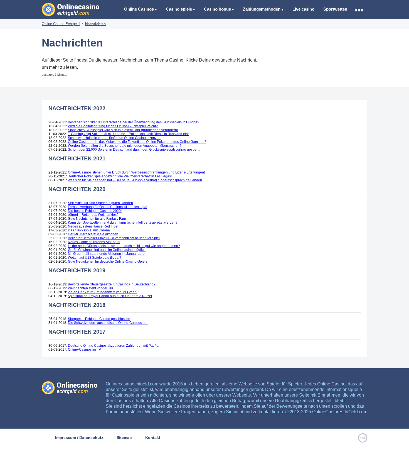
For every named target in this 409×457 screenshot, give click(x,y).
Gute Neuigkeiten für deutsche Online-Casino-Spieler (108, 261)
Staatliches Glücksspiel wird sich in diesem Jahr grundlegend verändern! (123, 130)
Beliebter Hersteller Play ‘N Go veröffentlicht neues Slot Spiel (114, 238)
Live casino (303, 9)
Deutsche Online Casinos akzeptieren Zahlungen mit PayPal (113, 346)
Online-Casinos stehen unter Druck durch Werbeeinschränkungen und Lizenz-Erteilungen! (136, 172)
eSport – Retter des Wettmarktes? (93, 215)
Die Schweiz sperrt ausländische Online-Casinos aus (108, 323)
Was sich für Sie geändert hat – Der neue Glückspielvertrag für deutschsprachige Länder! (135, 180)
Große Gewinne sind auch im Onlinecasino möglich (107, 250)
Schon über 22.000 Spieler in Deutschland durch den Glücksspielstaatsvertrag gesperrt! (134, 149)
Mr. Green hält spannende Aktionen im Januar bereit (107, 254)
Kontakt (152, 437)
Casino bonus (217, 9)
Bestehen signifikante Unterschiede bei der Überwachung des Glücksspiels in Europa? (133, 122)
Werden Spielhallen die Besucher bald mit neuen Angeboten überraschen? (124, 146)
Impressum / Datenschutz (79, 437)
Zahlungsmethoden (261, 9)
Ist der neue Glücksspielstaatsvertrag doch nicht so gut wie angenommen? (124, 246)
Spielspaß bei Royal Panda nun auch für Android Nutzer (110, 296)
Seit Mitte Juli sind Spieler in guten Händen (100, 203)
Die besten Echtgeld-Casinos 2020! (95, 211)
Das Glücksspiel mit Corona (89, 230)
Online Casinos (139, 9)
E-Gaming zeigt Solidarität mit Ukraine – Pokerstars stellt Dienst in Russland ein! (128, 134)
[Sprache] (359, 10)
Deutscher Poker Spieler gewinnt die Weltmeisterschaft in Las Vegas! (120, 176)
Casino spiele (179, 9)
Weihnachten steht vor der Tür (90, 288)
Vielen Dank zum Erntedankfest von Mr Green (102, 292)
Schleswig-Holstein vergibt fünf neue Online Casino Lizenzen (114, 138)
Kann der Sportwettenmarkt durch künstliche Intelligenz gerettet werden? (123, 222)
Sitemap (124, 437)
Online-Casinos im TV (84, 349)
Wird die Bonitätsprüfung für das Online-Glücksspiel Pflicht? (113, 126)
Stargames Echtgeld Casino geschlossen (99, 319)
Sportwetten (335, 9)
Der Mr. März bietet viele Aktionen (93, 234)
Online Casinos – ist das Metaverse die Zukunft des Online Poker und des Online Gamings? (137, 142)
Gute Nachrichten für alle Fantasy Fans (97, 219)
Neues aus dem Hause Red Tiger (93, 226)
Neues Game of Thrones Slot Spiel (94, 242)
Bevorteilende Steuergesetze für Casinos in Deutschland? (112, 284)
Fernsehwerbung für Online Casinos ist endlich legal (107, 207)
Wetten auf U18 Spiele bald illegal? (94, 258)
